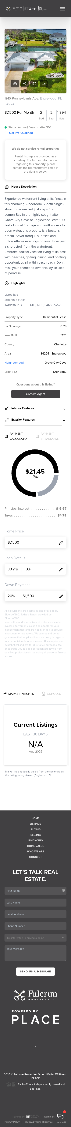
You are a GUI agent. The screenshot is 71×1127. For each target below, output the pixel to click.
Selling (35, 835)
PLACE (35, 1078)
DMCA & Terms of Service (39, 1122)
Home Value (35, 846)
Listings (35, 823)
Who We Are (35, 851)
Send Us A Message (35, 971)
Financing (35, 840)
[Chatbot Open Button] (60, 1116)
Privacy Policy (12, 1122)
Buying (36, 829)
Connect (35, 857)
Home (35, 818)
